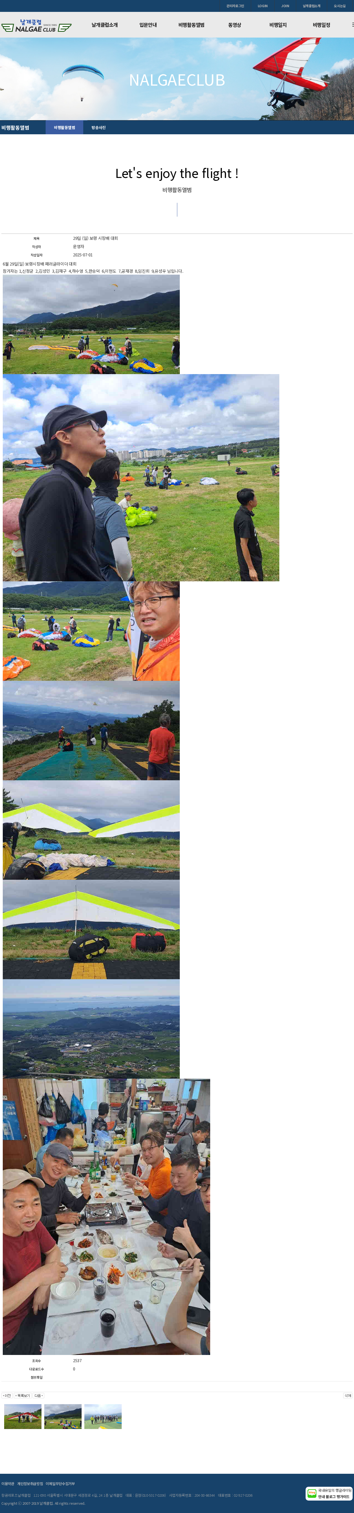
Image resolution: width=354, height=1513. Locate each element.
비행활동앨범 (191, 24)
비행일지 (278, 24)
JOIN (285, 5)
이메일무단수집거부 (60, 1483)
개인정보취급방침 (30, 1483)
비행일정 (321, 24)
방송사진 (99, 127)
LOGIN (263, 5)
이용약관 (7, 1483)
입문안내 (148, 24)
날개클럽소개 (312, 5)
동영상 (234, 24)
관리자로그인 (235, 5)
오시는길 (340, 5)
